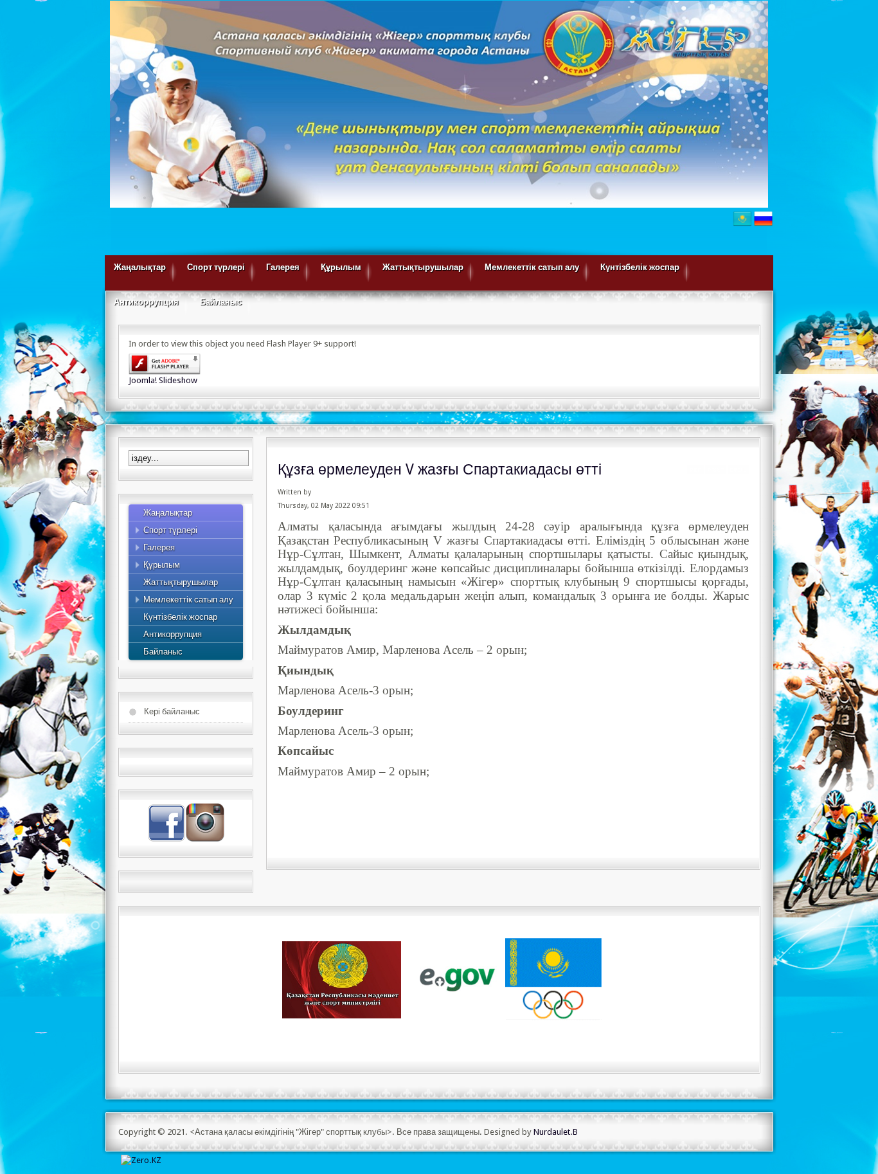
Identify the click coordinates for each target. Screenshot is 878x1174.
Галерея (283, 267)
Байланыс (221, 302)
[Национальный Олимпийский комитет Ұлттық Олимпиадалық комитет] (553, 979)
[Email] (738, 471)
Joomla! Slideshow (163, 380)
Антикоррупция (146, 302)
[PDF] (695, 471)
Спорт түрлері (216, 267)
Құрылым (341, 267)
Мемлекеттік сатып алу (532, 267)
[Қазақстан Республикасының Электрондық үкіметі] (458, 979)
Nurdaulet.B (555, 1132)
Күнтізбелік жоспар (639, 267)
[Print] (715, 471)
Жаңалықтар (140, 267)
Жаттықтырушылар (422, 267)
